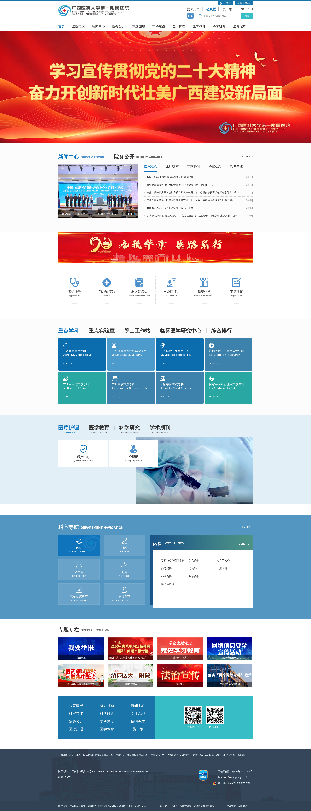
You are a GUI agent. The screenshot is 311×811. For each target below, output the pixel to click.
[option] (155, 87)
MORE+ (246, 156)
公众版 (211, 9)
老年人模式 (243, 3)
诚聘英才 (239, 26)
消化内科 (194, 560)
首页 (61, 26)
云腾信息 (242, 806)
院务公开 (118, 26)
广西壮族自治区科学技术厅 (206, 755)
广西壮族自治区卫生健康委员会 (132, 755)
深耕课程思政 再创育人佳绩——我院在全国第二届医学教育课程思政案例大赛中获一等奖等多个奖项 (194, 215)
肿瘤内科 (194, 576)
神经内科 (166, 576)
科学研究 (219, 26)
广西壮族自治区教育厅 (178, 755)
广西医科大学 (157, 755)
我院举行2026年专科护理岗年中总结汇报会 (170, 207)
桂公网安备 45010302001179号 (234, 783)
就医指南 (193, 9)
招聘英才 (138, 721)
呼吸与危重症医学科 (172, 560)
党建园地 (138, 26)
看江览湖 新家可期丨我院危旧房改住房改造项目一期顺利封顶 (180, 184)
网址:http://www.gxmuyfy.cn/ (232, 777)
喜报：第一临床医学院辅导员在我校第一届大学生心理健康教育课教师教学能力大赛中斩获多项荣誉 (194, 192)
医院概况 (78, 26)
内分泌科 (166, 568)
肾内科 (193, 568)
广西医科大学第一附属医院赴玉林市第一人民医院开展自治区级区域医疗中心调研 (190, 200)
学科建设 (158, 26)
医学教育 (198, 26)
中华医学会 (229, 755)
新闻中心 (98, 26)
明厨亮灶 (242, 755)
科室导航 (76, 714)
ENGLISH (246, 9)
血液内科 (222, 568)
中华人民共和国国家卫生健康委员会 (94, 755)
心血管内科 (223, 560)
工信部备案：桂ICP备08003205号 (235, 771)
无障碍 (227, 3)
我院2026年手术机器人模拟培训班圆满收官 (170, 177)
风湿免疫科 (167, 584)
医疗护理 (178, 26)
